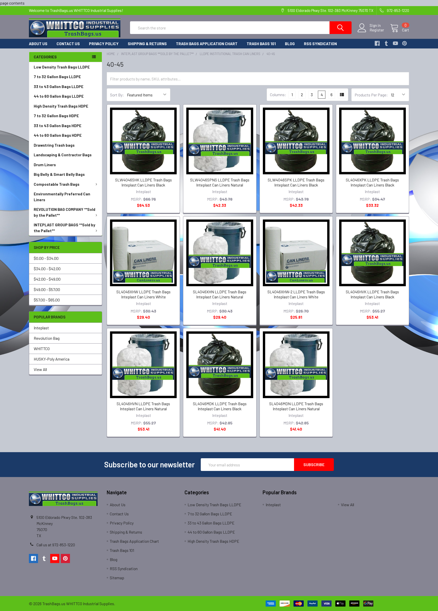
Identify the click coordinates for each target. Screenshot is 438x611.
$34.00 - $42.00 (47, 268)
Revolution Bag (47, 338)
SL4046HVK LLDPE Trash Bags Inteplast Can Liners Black (372, 294)
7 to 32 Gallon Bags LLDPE (57, 76)
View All (40, 369)
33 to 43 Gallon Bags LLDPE (58, 86)
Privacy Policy (104, 43)
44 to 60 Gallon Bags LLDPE (59, 96)
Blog (290, 43)
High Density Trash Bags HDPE (61, 106)
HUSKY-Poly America (51, 359)
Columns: (278, 94)
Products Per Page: (371, 94)
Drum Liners (45, 164)
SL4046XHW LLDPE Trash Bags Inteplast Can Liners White (143, 294)
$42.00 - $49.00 (47, 279)
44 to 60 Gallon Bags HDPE (58, 135)
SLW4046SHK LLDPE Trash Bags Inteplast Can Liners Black (143, 182)
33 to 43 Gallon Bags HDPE (57, 125)
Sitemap (117, 577)
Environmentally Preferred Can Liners (62, 197)
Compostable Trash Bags (56, 184)
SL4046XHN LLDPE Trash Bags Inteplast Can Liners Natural (219, 294)
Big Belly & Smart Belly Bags (59, 174)
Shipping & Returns (147, 43)
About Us (38, 43)
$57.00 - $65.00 (47, 299)
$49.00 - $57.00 (47, 289)
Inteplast (41, 327)
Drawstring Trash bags (54, 145)
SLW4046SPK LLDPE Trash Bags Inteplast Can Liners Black (296, 182)
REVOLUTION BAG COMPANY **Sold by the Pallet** (64, 212)
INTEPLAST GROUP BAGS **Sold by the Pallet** (64, 228)
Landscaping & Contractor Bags (63, 154)
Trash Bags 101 (261, 43)
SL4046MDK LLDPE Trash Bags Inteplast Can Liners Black (220, 406)
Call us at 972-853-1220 (55, 544)
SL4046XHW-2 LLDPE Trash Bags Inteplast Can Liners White (296, 294)
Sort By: (117, 94)
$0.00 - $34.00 (46, 258)
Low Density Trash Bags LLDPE (62, 67)
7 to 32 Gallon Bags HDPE (56, 115)
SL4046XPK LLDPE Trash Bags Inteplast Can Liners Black (372, 182)
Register (377, 30)
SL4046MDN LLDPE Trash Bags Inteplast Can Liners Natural (296, 406)
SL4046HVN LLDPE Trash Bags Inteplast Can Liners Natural (143, 406)
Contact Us (68, 43)
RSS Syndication (320, 43)
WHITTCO (42, 348)
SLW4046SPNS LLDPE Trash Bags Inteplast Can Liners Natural (219, 182)
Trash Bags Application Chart (207, 43)
